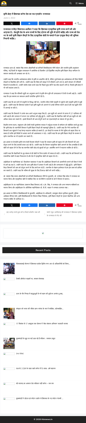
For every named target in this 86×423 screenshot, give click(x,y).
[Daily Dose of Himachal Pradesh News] (4, 3)
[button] (71, 3)
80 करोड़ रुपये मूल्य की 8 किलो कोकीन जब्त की (23, 212)
